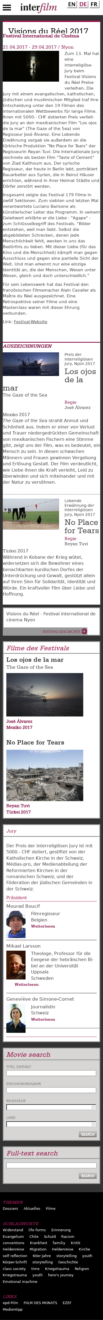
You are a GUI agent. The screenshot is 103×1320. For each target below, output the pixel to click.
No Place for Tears (82, 526)
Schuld (50, 1237)
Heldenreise (13, 1249)
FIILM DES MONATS (40, 1303)
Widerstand (13, 1230)
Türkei (9, 551)
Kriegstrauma (57, 1269)
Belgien (39, 920)
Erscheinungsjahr (23, 1084)
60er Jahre (42, 1256)
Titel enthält (18, 1067)
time (35, 1269)
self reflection (15, 1256)
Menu (7, 9)
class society (14, 1269)
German (83, 3)
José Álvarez (78, 407)
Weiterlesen (43, 926)
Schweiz (40, 1012)
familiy (59, 1243)
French (94, 3)
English (71, 3)
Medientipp (13, 1309)
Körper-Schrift (15, 1262)
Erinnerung (61, 1230)
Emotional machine (20, 1282)
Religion (82, 1269)
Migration (38, 1249)
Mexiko (10, 414)
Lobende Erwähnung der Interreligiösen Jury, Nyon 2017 (80, 508)
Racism (67, 1237)
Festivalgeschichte (61, 632)
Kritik (75, 1243)
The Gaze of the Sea (29, 667)
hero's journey (61, 1275)
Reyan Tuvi (76, 543)
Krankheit (38, 1243)
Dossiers (10, 1208)
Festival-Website (30, 321)
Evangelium (13, 1237)
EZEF (67, 1303)
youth (87, 1256)
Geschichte (68, 1262)
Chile (33, 1237)
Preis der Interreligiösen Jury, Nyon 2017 (80, 359)
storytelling (66, 1256)
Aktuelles (32, 1208)
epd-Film (10, 1303)
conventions (13, 1243)
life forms (37, 1230)
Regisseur (16, 1101)
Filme (50, 1208)
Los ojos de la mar (35, 659)
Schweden (42, 978)
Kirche (84, 1249)
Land (10, 1118)
